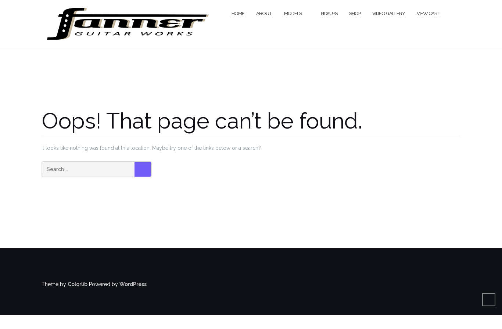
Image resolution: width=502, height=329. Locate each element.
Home (238, 13)
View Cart (429, 13)
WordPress (133, 284)
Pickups (329, 13)
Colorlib (77, 284)
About (264, 13)
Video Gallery (388, 13)
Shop (355, 13)
